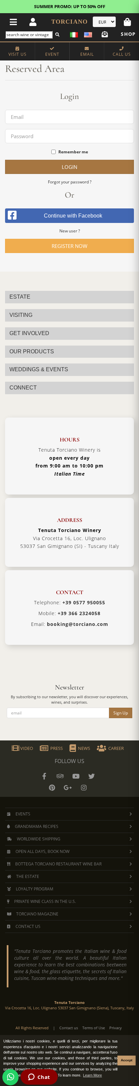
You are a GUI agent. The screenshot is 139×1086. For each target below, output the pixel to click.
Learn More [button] (92, 1075)
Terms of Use (93, 1027)
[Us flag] (86, 34)
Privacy (115, 1027)
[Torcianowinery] (92, 776)
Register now (69, 246)
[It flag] (75, 34)
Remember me (73, 152)
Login (69, 166)
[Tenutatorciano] (76, 776)
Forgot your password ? (69, 182)
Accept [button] (126, 1060)
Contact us (68, 1027)
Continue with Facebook (73, 216)
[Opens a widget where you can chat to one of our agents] (39, 1077)
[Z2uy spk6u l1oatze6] (68, 787)
